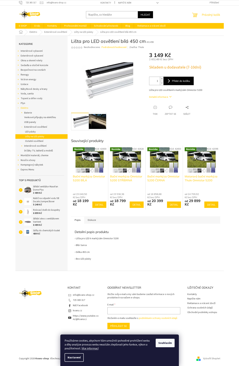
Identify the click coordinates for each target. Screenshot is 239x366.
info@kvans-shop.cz (83, 295)
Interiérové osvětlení (35, 146)
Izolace (24, 84)
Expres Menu (27, 169)
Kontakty (105, 2)
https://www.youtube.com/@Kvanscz (86, 317)
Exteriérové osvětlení (35, 127)
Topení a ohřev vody (31, 98)
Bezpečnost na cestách (33, 70)
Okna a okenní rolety (31, 60)
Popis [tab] (78, 220)
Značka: (136, 47)
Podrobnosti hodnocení (114, 47)
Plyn (23, 103)
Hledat (145, 14)
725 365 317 (79, 300)
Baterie (28, 113)
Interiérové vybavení (32, 51)
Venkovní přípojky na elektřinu (40, 117)
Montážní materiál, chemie (34, 155)
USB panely (30, 122)
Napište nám (124, 2)
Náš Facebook (80, 305)
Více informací (90, 348)
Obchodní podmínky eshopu (202, 312)
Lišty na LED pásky (34, 136)
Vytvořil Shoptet (211, 359)
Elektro (24, 108)
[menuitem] (22, 26)
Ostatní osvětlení (34, 141)
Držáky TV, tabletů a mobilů (38, 150)
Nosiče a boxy (28, 160)
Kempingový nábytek (32, 165)
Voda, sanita (27, 93)
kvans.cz (77, 310)
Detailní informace (158, 97)
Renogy (25, 74)
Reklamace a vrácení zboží (201, 303)
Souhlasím (165, 343)
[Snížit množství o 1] (161, 83)
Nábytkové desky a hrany (34, 89)
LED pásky (30, 132)
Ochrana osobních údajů (200, 308)
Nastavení (74, 357)
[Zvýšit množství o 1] (161, 79)
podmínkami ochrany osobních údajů (158, 318)
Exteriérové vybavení (32, 56)
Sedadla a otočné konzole (34, 65)
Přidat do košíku (181, 81)
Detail (99, 204)
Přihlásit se (118, 326)
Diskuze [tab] (92, 220)
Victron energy (28, 79)
